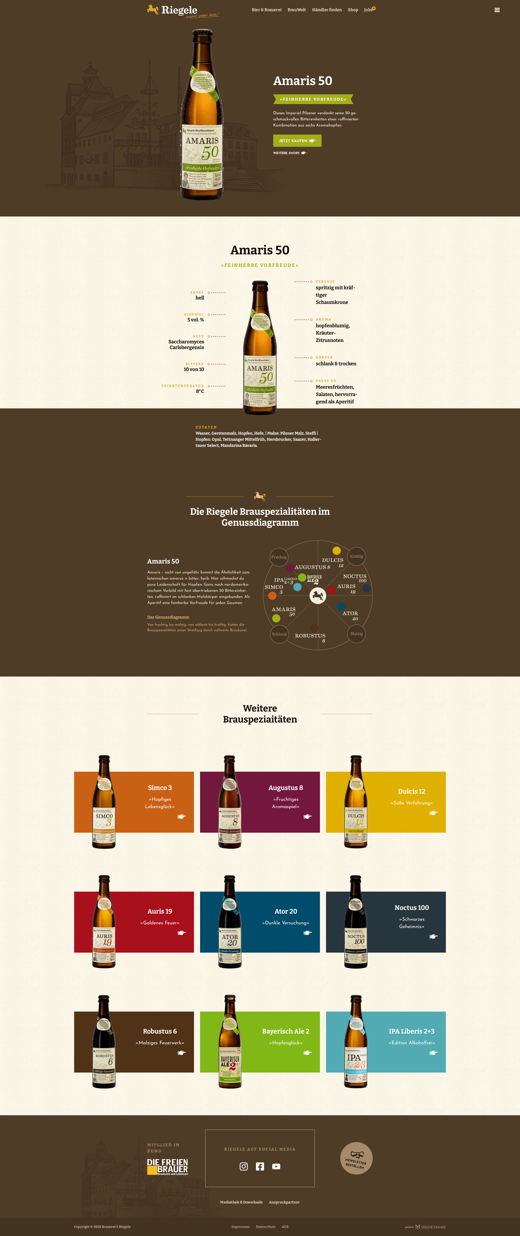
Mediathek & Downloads (241, 1202)
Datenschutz (266, 1227)
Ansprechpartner (284, 1202)
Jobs (368, 9)
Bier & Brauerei (267, 9)
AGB (285, 1227)
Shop (353, 9)
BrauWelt (297, 9)
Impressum (241, 1227)
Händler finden (327, 9)
